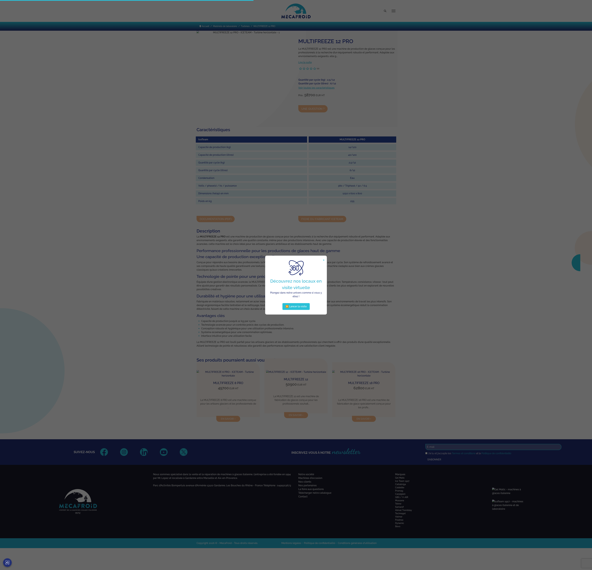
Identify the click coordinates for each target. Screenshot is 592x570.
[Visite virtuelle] (7, 562)
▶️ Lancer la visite (296, 306)
